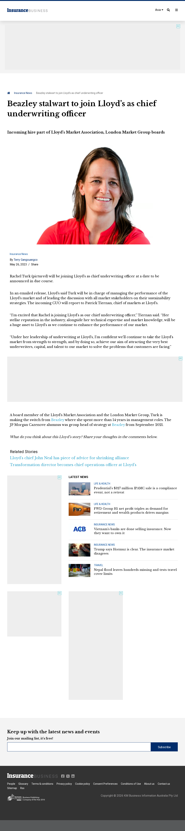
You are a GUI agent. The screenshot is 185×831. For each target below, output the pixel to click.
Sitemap (12, 788)
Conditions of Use (131, 783)
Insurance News (23, 93)
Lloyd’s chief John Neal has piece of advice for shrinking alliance (69, 458)
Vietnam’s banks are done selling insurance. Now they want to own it (132, 531)
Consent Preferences (105, 783)
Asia (158, 10)
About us (149, 783)
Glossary (23, 783)
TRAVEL (98, 565)
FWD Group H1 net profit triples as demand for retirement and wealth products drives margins (131, 510)
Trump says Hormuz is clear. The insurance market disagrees (134, 551)
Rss (22, 788)
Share (34, 264)
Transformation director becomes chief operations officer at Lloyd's (73, 465)
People (11, 783)
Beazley (57, 420)
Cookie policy (82, 783)
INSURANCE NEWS (104, 524)
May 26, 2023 (18, 264)
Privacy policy (64, 783)
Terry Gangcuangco (26, 259)
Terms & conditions (42, 783)
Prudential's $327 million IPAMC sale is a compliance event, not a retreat (135, 490)
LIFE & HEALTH (102, 483)
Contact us (164, 783)
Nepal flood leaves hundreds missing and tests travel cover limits (135, 572)
